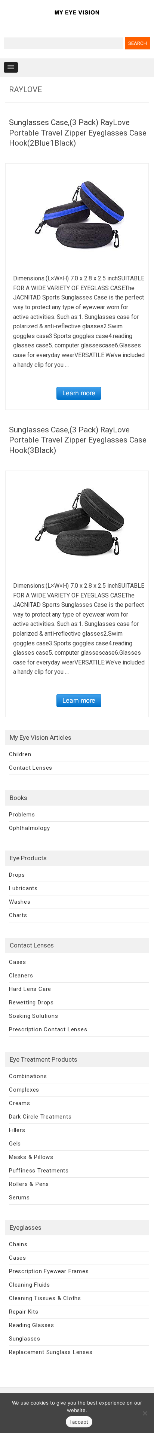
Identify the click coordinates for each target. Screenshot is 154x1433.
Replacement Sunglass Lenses (51, 1352)
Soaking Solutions (33, 1016)
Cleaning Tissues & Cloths (45, 1298)
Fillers (17, 1130)
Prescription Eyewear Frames (49, 1271)
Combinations (28, 1076)
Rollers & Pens (29, 1184)
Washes (20, 901)
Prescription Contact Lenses (48, 1029)
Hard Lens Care (30, 989)
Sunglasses (24, 1338)
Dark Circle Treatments (40, 1116)
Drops (17, 874)
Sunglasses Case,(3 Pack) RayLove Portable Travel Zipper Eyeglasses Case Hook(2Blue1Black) (78, 132)
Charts (18, 915)
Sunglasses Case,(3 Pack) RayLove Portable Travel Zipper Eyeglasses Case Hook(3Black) (78, 440)
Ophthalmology (29, 828)
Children (20, 754)
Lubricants (23, 888)
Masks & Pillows (31, 1157)
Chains (18, 1244)
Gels (15, 1143)
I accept (79, 1422)
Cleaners (21, 975)
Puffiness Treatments (39, 1170)
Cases (17, 962)
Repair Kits (23, 1311)
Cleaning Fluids (29, 1284)
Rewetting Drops (31, 1002)
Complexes (24, 1089)
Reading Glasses (31, 1325)
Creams (19, 1103)
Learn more (78, 393)
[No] (144, 1413)
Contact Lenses (30, 767)
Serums (19, 1197)
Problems (22, 814)
